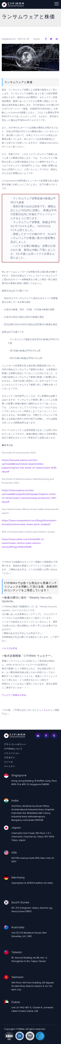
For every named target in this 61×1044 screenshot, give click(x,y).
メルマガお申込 (9, 648)
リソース (8, 761)
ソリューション (12, 753)
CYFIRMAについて (13, 748)
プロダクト (9, 757)
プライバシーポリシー (15, 744)
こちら (44, 709)
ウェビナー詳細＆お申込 (14, 695)
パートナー (9, 766)
